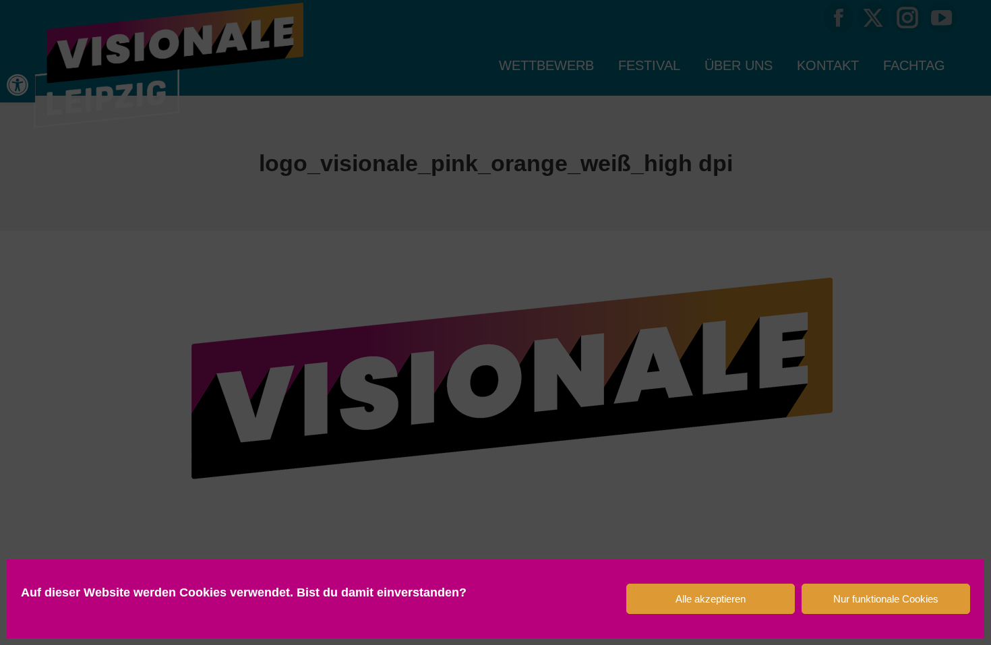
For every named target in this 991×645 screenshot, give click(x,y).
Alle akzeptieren (710, 599)
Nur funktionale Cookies (885, 599)
